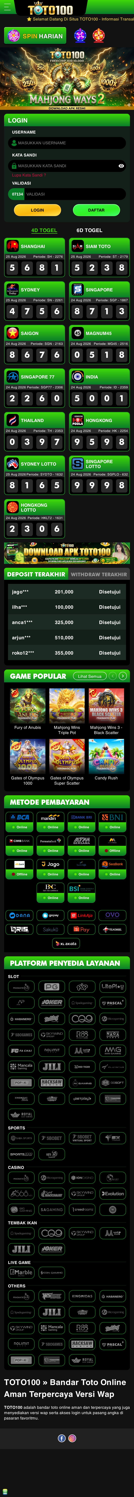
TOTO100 (13, 1407)
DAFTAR (96, 209)
